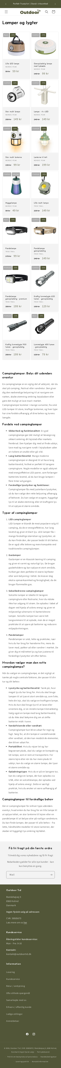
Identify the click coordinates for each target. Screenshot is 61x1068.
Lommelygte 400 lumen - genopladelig (44, 345)
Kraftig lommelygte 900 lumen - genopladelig (15, 345)
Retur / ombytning (15, 986)
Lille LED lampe (12, 64)
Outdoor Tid (15, 1048)
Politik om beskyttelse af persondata (22, 1057)
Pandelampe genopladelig (40, 249)
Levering (10, 972)
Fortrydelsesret (43, 1052)
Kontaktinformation (40, 1061)
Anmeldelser (12, 1021)
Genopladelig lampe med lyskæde (43, 65)
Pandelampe (10, 248)
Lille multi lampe (41, 203)
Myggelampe (11, 203)
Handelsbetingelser (49, 1057)
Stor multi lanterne (13, 157)
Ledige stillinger (14, 1014)
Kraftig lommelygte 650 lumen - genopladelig (44, 297)
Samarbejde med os (16, 1000)
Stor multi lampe (12, 111)
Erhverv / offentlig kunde (18, 1007)
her (25, 922)
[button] (6, 11)
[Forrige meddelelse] (5, 4)
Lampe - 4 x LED (41, 111)
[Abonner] (51, 874)
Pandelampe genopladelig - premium (16, 297)
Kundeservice (13, 979)
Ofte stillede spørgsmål (18, 993)
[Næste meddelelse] (55, 4)
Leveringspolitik (22, 1061)
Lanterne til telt (40, 157)
